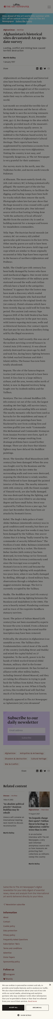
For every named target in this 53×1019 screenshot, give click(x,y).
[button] (25, 1015)
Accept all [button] (13, 1007)
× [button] (50, 985)
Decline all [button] (37, 1008)
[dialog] (26, 1000)
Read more (32, 1001)
